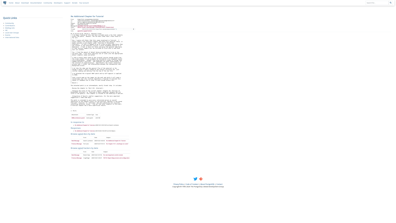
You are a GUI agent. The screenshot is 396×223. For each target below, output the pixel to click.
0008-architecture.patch (78, 118)
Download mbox (100, 27)
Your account (84, 3)
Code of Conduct (192, 184)
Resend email (110, 27)
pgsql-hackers (88, 31)
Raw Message (90, 27)
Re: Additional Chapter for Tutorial (84, 125)
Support (67, 3)
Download (25, 3)
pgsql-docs (81, 31)
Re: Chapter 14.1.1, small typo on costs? (117, 144)
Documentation (36, 3)
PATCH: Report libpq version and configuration (116, 158)
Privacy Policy (179, 184)
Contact (219, 184)
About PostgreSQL (207, 184)
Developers (58, 3)
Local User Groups (12, 33)
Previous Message (77, 144)
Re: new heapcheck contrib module (113, 155)
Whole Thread (81, 27)
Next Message (75, 140)
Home (11, 3)
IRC (6, 30)
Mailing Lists (10, 28)
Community (48, 3)
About (17, 3)
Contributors (10, 25)
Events (7, 35)
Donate (74, 3)
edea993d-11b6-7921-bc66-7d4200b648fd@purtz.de (91, 26)
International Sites (12, 37)
